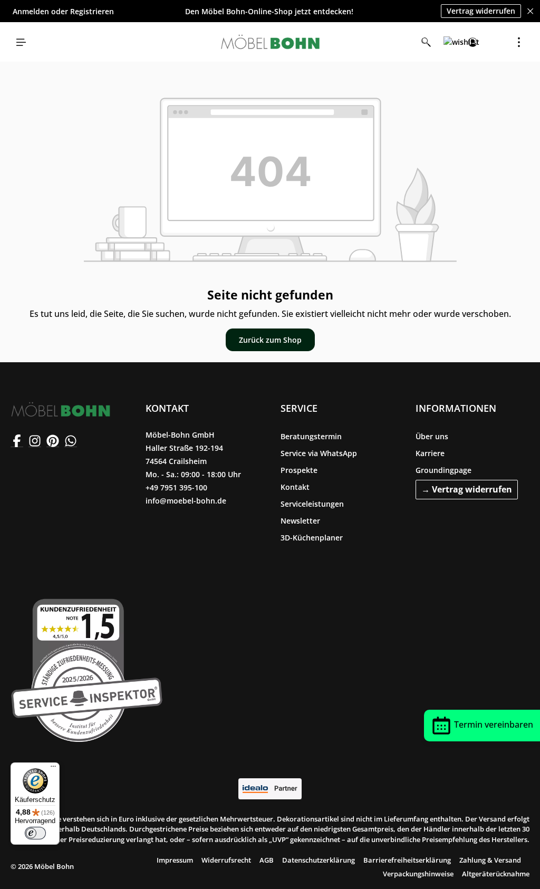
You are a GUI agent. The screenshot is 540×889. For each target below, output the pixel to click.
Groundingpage (443, 470)
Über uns (432, 436)
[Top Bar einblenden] (518, 42)
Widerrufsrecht (226, 860)
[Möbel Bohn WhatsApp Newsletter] (70, 440)
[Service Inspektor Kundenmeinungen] (87, 668)
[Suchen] (426, 42)
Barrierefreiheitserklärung (407, 860)
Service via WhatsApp (319, 453)
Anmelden (31, 11)
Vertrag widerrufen (481, 11)
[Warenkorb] (495, 42)
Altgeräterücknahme (495, 873)
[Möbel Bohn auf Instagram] (34, 440)
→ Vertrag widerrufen (466, 489)
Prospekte (299, 470)
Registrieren (92, 11)
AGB (266, 860)
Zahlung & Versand (490, 860)
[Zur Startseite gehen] (270, 42)
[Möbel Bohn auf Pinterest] (52, 440)
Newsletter (300, 521)
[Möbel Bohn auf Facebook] (17, 440)
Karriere (430, 453)
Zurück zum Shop (270, 340)
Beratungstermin (311, 436)
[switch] (35, 833)
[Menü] (21, 42)
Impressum (175, 860)
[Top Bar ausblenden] (530, 11)
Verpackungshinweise (418, 873)
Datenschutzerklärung (318, 860)
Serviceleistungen (312, 504)
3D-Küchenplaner (312, 538)
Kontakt (295, 487)
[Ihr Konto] (472, 42)
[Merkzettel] (449, 42)
